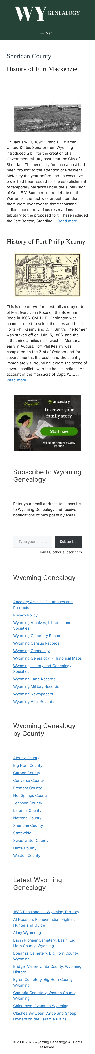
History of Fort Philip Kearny (46, 241)
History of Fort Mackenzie (42, 68)
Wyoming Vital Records (33, 701)
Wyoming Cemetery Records (38, 636)
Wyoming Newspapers (33, 694)
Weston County (26, 855)
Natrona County (27, 818)
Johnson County (27, 803)
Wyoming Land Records (34, 679)
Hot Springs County (30, 795)
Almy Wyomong (27, 932)
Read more (67, 221)
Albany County (26, 758)
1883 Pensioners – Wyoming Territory (46, 912)
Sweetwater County (30, 840)
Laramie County (27, 810)
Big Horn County (27, 765)
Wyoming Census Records (36, 643)
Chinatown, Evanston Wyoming (40, 1006)
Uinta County (24, 848)
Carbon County (26, 773)
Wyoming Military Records (36, 686)
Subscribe (68, 541)
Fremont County (27, 788)
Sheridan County (28, 825)
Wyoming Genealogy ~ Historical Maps (47, 658)
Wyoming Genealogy (31, 651)
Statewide (22, 833)
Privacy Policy (25, 615)
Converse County (28, 780)
